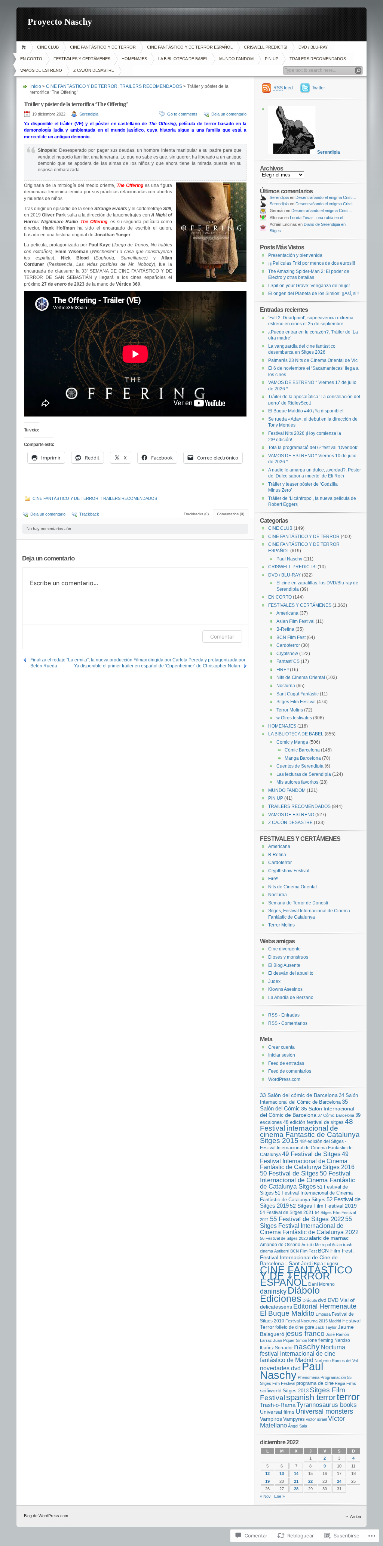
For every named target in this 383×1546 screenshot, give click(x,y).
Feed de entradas (286, 1063)
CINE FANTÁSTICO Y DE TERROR (103, 47)
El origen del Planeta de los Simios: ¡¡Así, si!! (313, 293)
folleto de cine (289, 1327)
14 (296, 1473)
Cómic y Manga (292, 742)
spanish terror (310, 1397)
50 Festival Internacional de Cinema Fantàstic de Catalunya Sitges (307, 1180)
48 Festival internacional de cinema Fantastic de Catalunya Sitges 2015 (310, 1131)
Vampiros (271, 1419)
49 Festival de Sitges (311, 1154)
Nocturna (285, 685)
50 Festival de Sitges (289, 1173)
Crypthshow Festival (288, 870)
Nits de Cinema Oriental (300, 677)
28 (296, 1489)
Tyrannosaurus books (327, 1404)
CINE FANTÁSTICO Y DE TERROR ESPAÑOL (190, 47)
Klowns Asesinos (285, 989)
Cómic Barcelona (302, 750)
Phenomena (308, 1377)
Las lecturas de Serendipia (303, 774)
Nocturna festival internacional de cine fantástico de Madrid (302, 1353)
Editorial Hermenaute (324, 1306)
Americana (287, 613)
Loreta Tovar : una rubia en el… (318, 217)
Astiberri (281, 1251)
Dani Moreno (321, 1284)
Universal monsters (324, 1411)
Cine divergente (284, 949)
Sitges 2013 (296, 1390)
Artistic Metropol (316, 1244)
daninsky (273, 1291)
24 (339, 1481)
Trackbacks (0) (196, 514)
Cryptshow (287, 653)
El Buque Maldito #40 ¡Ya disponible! (305, 411)
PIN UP (271, 58)
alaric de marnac (329, 1238)
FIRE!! (282, 669)
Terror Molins (289, 710)
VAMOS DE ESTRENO (41, 70)
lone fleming (320, 1340)
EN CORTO (31, 58)
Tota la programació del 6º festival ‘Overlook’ (313, 447)
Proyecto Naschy (60, 22)
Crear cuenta (281, 1047)
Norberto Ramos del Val (336, 1360)
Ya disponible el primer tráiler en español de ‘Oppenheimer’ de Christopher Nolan (157, 666)
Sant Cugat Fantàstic (297, 694)
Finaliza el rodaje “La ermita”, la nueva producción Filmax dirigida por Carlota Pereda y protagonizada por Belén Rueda (137, 660)
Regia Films (345, 1383)
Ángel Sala (297, 1426)
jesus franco (305, 1333)
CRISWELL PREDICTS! (265, 47)
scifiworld (271, 1390)
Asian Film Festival (295, 621)
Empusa (323, 1314)
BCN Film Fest (291, 637)
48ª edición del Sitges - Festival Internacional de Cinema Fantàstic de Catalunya (306, 1148)
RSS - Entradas (284, 1015)
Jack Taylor (326, 1327)
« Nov (265, 1496)
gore (309, 1327)
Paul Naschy (289, 559)
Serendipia (88, 114)
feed (283, 87)
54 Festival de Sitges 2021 (287, 1212)
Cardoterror (288, 645)
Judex (274, 981)
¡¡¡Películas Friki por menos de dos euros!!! (311, 263)
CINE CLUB (48, 47)
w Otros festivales (294, 717)
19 (267, 1481)
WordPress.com (284, 1079)
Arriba (355, 1516)
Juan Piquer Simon (290, 1340)
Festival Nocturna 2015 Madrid (313, 1321)
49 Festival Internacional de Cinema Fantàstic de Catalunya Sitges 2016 (307, 1160)
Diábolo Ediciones (290, 1294)
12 (267, 1473)
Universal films (277, 1412)
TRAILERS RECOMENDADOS (317, 58)
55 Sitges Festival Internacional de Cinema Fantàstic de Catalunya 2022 (309, 1225)
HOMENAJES (134, 58)
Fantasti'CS (288, 661)
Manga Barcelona (303, 758)
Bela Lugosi (326, 1263)
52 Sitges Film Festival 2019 (323, 1206)
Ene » (279, 1496)
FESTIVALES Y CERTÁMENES (81, 58)
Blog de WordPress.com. (46, 1515)
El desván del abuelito (290, 973)
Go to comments (182, 114)
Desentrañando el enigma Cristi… (325, 197)
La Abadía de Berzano (290, 997)
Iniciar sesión (281, 1055)
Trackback (89, 514)
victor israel (316, 1419)
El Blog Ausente (284, 965)
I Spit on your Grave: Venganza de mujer (309, 285)
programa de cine (315, 1383)
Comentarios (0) (230, 514)
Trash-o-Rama (277, 1405)
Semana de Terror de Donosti (298, 903)
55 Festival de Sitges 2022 (307, 1219)
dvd (322, 1300)
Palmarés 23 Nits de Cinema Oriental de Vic (313, 360)
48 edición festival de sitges (313, 1122)
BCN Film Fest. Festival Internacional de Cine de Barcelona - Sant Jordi (307, 1257)
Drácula (310, 1300)
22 (310, 1481)
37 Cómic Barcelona (336, 1115)
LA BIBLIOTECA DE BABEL (183, 58)
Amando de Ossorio (280, 1244)
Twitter (318, 87)
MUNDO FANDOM (236, 58)
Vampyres (294, 1419)
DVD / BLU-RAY (313, 47)
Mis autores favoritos (297, 782)
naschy (307, 1346)
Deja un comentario (228, 114)
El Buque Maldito (287, 1313)
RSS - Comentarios (287, 1023)
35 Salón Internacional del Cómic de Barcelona (307, 1112)
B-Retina (285, 629)
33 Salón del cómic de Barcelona (299, 1095)
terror (348, 1397)
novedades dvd (280, 1368)
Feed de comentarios (289, 1071)
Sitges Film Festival (296, 701)
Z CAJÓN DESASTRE (93, 70)
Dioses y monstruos (288, 957)
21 (296, 1481)
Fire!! (273, 878)
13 (281, 1473)
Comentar (222, 636)
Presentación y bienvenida (295, 255)
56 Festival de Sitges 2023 (284, 1238)
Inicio (24, 47)
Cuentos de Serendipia (300, 766)
